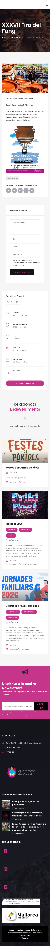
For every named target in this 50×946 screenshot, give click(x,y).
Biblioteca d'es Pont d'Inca (19, 649)
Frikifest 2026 (14, 524)
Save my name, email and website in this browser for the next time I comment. (26, 263)
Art (14, 362)
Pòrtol (24, 482)
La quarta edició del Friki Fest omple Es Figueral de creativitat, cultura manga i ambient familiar (29, 827)
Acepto (25, 938)
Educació (12, 618)
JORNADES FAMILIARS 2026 (22, 606)
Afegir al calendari (25, 383)
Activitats (13, 612)
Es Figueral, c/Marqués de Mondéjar (23, 564)
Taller (10, 535)
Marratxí (16, 350)
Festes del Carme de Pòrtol (23, 467)
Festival (11, 530)
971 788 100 (10, 752)
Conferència (29, 612)
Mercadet (25, 530)
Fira (25, 362)
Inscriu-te (42, 706)
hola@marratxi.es (13, 747)
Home (4, 37)
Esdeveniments (17, 37)
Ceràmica (20, 362)
